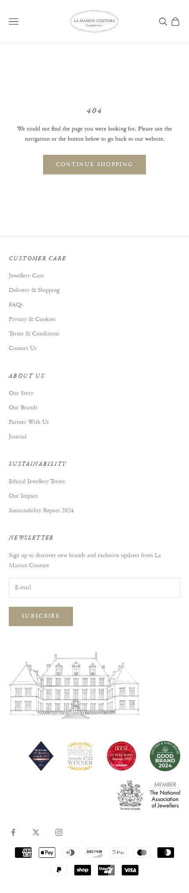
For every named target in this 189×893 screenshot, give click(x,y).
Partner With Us (29, 422)
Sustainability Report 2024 (41, 510)
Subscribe (41, 616)
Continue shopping (95, 164)
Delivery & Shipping (34, 290)
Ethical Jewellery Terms (37, 481)
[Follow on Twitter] (36, 832)
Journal (17, 437)
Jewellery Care (26, 276)
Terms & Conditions (34, 334)
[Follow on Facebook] (13, 832)
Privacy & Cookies (32, 319)
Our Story (21, 393)
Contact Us (22, 348)
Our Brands (23, 408)
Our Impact (23, 496)
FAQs (16, 305)
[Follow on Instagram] (59, 832)
